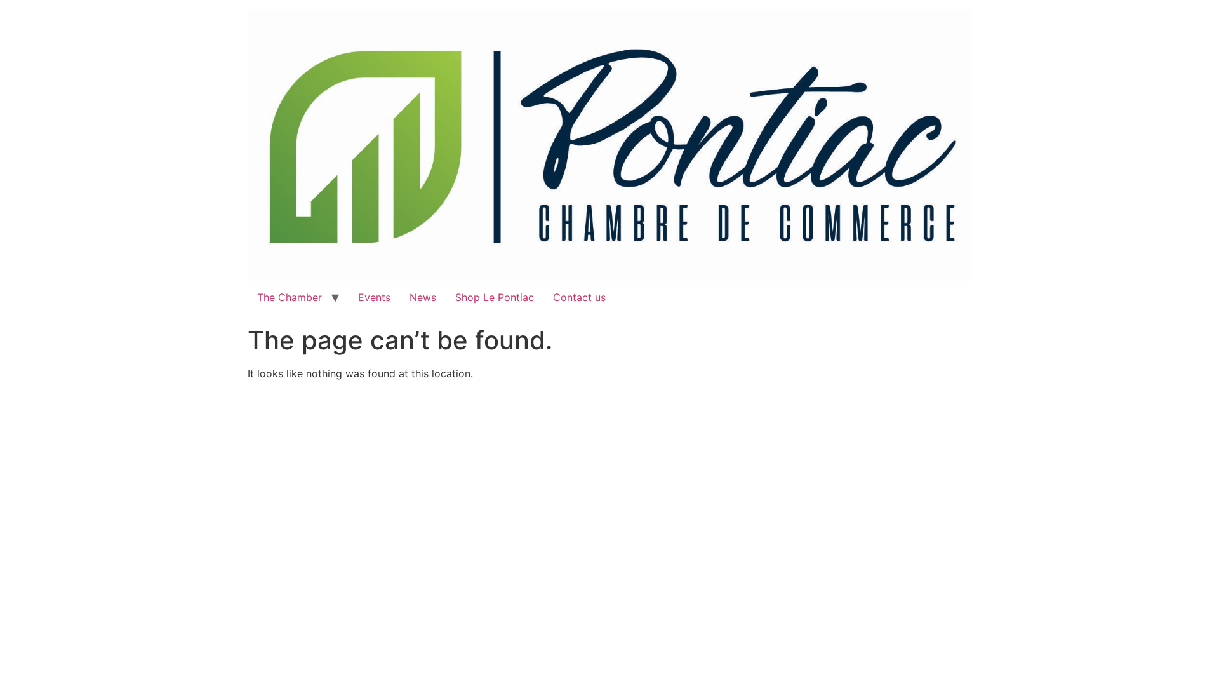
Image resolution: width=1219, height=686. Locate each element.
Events (374, 297)
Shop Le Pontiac (494, 297)
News (423, 297)
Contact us (579, 297)
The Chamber (289, 297)
